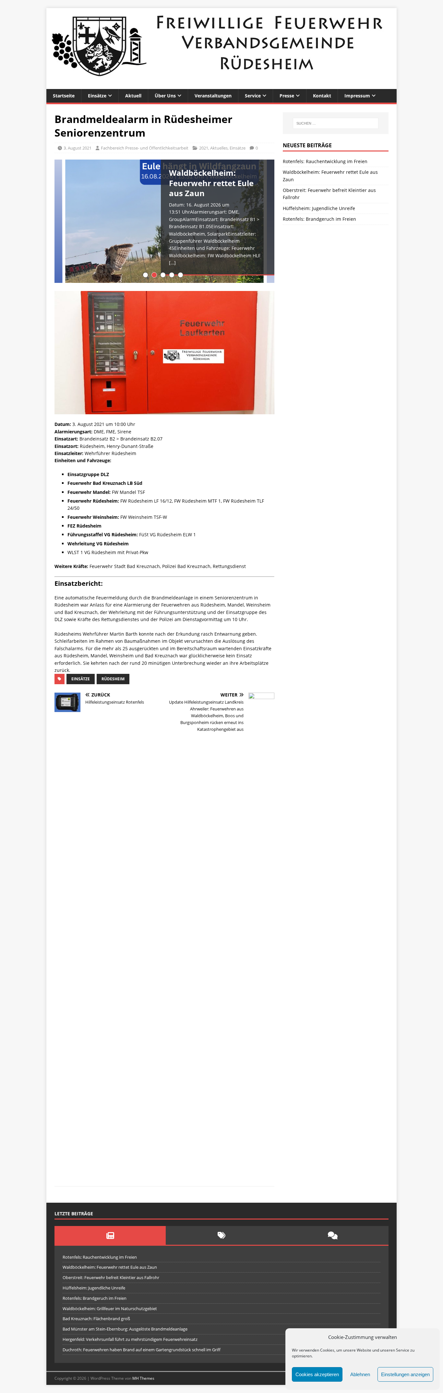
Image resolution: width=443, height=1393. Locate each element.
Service (253, 96)
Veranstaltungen (213, 96)
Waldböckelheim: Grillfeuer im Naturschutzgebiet (110, 1308)
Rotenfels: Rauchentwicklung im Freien (325, 161)
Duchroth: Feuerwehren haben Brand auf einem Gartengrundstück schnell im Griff (142, 1350)
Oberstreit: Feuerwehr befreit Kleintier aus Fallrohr (111, 1277)
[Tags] (221, 1235)
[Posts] (110, 1235)
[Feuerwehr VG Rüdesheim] (221, 85)
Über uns (165, 96)
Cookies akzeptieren (317, 1374)
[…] (172, 263)
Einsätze (97, 96)
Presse (287, 96)
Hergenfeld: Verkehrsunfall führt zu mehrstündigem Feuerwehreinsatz (130, 1339)
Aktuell (133, 96)
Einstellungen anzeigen (405, 1374)
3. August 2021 (77, 148)
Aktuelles (219, 148)
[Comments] (333, 1235)
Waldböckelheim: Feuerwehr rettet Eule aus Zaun (110, 1267)
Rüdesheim (113, 679)
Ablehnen (360, 1374)
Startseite (64, 96)
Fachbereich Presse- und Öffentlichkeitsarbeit (144, 148)
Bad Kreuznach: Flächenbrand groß (96, 1318)
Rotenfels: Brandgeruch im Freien (319, 219)
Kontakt (322, 96)
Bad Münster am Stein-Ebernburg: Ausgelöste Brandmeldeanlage (125, 1329)
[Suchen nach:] (335, 123)
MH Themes (143, 1378)
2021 (203, 148)
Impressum (357, 96)
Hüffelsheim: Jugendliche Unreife (319, 208)
